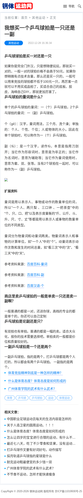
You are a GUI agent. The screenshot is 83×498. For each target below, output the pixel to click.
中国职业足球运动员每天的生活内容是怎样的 (39, 419)
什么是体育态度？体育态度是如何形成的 (37, 381)
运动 (50, 397)
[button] (69, 6)
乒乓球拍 (37, 397)
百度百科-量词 (37, 264)
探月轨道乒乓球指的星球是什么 (29, 456)
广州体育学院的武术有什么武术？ (32, 389)
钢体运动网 (36, 491)
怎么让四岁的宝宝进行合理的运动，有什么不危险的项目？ (41, 438)
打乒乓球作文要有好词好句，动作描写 (34, 450)
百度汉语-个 (35, 285)
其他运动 (38, 17)
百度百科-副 (35, 275)
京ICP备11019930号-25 (68, 491)
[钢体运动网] (17, 5)
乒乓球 (22, 397)
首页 (24, 17)
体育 (9, 397)
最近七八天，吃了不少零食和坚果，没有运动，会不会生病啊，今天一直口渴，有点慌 (41, 444)
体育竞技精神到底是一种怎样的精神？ (35, 373)
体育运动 (64, 397)
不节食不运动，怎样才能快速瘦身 (31, 474)
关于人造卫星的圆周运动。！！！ (31, 425)
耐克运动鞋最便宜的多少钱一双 (29, 462)
